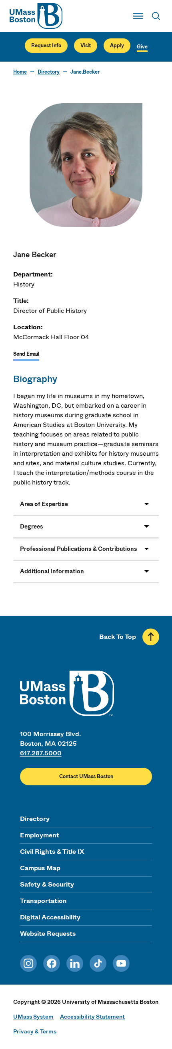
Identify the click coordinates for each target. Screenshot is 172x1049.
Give (142, 46)
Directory (49, 72)
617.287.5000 (41, 753)
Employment (39, 835)
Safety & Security (47, 884)
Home (20, 72)
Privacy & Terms (34, 1031)
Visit (85, 45)
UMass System (33, 1017)
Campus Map (40, 868)
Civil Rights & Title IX (52, 851)
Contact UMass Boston (86, 776)
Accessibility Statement (92, 1017)
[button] (86, 504)
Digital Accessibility (50, 917)
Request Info (46, 45)
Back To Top (117, 636)
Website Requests (48, 933)
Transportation (43, 900)
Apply (117, 45)
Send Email (26, 354)
